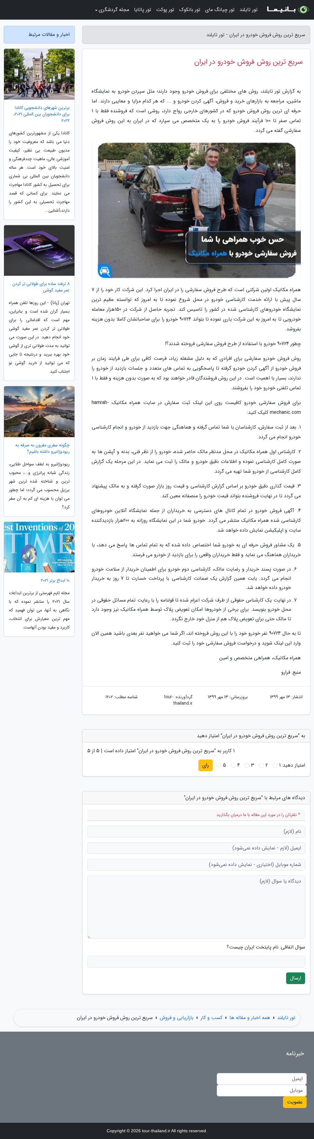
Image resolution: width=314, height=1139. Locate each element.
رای (205, 765)
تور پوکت (165, 9)
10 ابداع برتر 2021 (55, 580)
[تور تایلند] (287, 9)
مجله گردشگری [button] (114, 9)
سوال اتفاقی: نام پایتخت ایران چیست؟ (266, 947)
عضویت (295, 1102)
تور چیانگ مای (220, 9)
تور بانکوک (189, 9)
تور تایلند (248, 9)
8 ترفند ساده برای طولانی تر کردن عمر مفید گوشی (41, 287)
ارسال (295, 978)
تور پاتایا (142, 9)
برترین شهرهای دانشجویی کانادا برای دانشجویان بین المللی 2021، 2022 (41, 114)
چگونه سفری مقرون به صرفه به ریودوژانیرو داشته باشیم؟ (42, 448)
